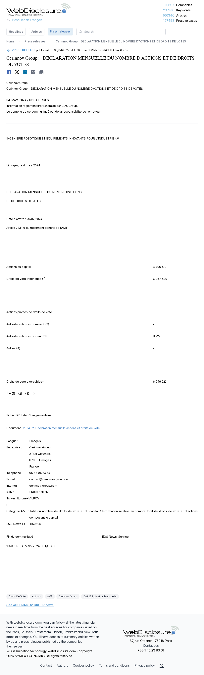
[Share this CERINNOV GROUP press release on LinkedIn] (25, 72)
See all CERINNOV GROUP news (30, 605)
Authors (62, 665)
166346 (168, 15)
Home (10, 41)
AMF (49, 596)
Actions (36, 596)
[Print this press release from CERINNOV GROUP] (41, 72)
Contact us (151, 645)
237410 (168, 10)
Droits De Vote (17, 596)
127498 (168, 21)
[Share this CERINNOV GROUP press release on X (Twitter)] (17, 72)
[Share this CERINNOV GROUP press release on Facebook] (8, 72)
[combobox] (121, 31)
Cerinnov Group (68, 596)
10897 (169, 5)
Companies (184, 5)
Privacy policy (144, 665)
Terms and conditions (114, 665)
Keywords (183, 10)
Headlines (16, 31)
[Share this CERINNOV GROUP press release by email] (33, 72)
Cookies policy (83, 665)
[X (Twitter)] (162, 666)
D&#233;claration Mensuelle (100, 596)
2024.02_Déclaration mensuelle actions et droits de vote (61, 428)
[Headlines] (38, 9)
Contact (46, 665)
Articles (181, 15)
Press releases (186, 21)
